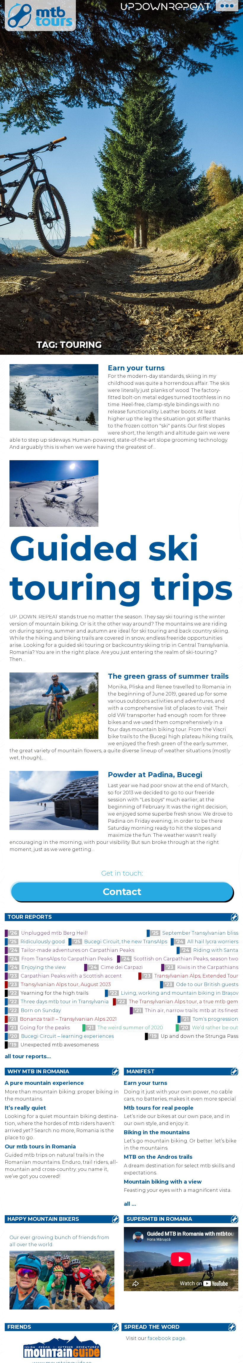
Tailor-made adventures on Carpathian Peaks (77, 950)
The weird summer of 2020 (130, 1027)
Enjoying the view (43, 967)
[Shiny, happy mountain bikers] (61, 1308)
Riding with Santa (215, 950)
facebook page (166, 1338)
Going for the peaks (45, 1027)
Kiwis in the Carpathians (207, 967)
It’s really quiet (25, 1108)
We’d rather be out (215, 1027)
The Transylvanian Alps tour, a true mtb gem (183, 1001)
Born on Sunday (41, 1010)
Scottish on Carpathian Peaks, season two (186, 959)
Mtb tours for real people (159, 1108)
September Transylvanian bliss (200, 933)
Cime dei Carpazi (122, 967)
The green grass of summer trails (168, 676)
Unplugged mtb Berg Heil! (54, 933)
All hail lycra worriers (212, 941)
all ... (130, 1204)
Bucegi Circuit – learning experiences (67, 1036)
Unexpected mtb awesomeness (59, 1045)
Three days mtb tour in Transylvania (65, 1001)
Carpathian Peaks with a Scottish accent (71, 976)
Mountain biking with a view (163, 1182)
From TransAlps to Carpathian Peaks (66, 959)
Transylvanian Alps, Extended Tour (196, 976)
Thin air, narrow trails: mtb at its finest (191, 1010)
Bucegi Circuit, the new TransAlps (125, 941)
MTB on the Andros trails (158, 1157)
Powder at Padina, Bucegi (155, 775)
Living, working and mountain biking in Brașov (179, 993)
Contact (122, 891)
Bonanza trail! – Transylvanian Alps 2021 (68, 1019)
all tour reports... (28, 1056)
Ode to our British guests (207, 984)
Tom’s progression (215, 1019)
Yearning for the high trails (54, 993)
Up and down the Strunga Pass (199, 1036)
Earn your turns (136, 368)
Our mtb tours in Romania (40, 1146)
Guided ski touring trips (121, 567)
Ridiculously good (42, 941)
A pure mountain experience (44, 1083)
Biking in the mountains (157, 1132)
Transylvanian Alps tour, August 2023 (66, 984)
